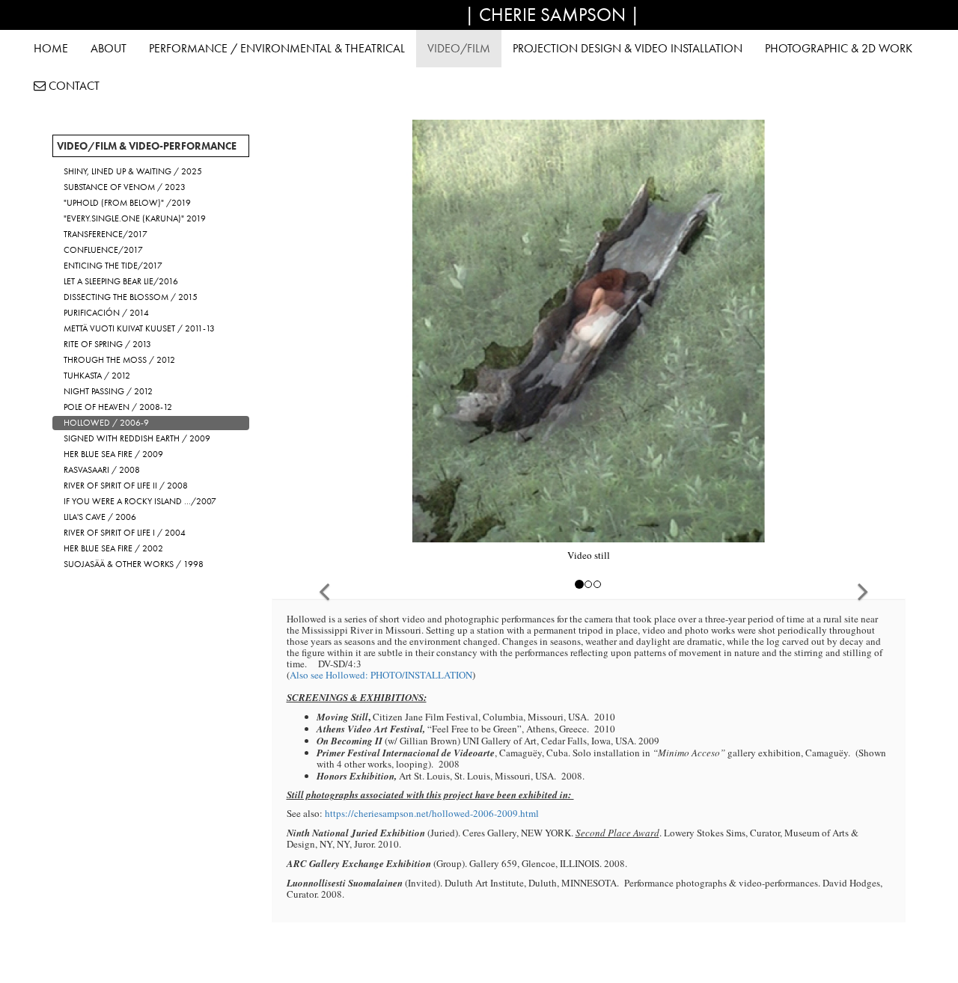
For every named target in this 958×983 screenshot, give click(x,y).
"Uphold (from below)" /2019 (127, 203)
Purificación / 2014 (106, 313)
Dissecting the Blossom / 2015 (131, 297)
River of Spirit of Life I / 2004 (125, 533)
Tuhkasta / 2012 (97, 376)
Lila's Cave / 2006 (100, 517)
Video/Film (458, 48)
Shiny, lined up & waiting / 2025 (133, 171)
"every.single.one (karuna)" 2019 (135, 218)
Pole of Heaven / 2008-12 (118, 407)
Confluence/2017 (103, 250)
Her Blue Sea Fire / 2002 (113, 548)
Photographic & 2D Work (838, 48)
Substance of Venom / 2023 (125, 187)
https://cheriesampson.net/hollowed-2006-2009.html (432, 813)
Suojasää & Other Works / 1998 (134, 564)
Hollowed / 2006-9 (106, 423)
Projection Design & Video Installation (627, 48)
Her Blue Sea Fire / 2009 (113, 454)
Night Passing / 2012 (108, 391)
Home (51, 48)
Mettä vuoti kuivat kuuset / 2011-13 (139, 328)
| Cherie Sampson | (552, 14)
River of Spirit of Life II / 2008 (126, 486)
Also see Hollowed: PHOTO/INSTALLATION (381, 675)
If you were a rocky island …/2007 (140, 501)
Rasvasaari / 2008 (102, 470)
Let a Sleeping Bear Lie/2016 (121, 281)
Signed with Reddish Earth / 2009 (137, 438)
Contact (73, 86)
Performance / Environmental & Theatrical (277, 48)
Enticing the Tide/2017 (113, 266)
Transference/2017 (105, 234)
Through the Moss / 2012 (119, 360)
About (108, 48)
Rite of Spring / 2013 (107, 344)
